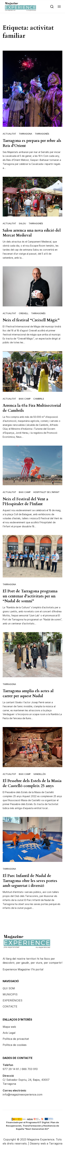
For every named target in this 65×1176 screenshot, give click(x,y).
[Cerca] (52, 6)
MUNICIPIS (10, 994)
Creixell (23, 313)
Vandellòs (39, 774)
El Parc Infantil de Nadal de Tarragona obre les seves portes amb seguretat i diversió (30, 880)
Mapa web (9, 1026)
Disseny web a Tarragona (46, 1143)
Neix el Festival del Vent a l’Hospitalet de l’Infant (25, 501)
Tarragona (25, 133)
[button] (59, 6)
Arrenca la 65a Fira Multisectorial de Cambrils (32, 408)
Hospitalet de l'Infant (46, 492)
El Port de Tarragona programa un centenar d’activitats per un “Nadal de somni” (30, 596)
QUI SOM (9, 988)
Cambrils (38, 398)
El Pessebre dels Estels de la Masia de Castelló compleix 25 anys (32, 783)
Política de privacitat (16, 1038)
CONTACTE (10, 1006)
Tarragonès (42, 133)
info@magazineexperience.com (22, 1094)
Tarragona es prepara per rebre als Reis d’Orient (32, 143)
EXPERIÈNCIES (12, 1000)
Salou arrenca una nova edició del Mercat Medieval (32, 233)
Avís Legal (9, 1032)
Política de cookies (14, 1045)
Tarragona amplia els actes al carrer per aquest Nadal (28, 693)
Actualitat (9, 133)
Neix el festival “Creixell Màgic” (31, 320)
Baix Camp (25, 398)
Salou (22, 223)
